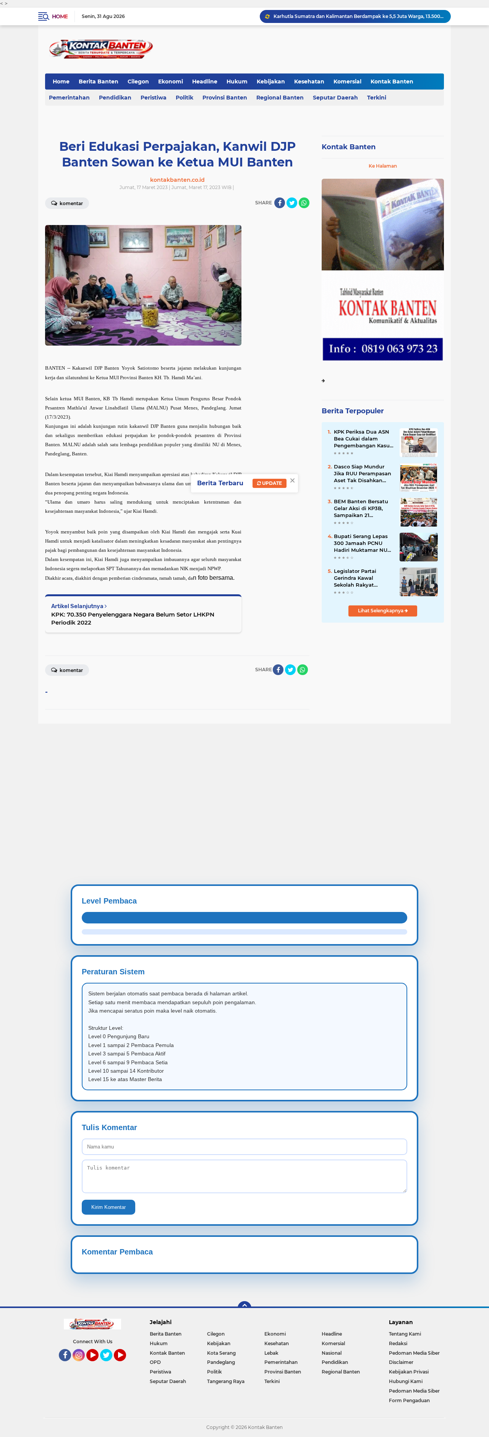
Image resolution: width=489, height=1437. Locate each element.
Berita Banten (98, 81)
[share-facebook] (279, 202)
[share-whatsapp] (304, 202)
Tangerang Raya (225, 1381)
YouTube (97, 1364)
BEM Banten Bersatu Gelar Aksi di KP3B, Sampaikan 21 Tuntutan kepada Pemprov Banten (361, 508)
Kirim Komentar (108, 1207)
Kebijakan (271, 81)
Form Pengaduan (409, 1400)
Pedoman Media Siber (414, 1353)
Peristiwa (154, 97)
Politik (184, 97)
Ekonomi (170, 81)
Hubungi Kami (406, 1381)
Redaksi (398, 1343)
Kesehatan (309, 81)
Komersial (347, 81)
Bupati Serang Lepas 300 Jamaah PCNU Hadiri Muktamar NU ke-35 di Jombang (361, 543)
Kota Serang (221, 1353)
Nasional (332, 1353)
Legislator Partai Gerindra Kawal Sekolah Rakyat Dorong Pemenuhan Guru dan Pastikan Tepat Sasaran (360, 578)
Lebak (271, 1353)
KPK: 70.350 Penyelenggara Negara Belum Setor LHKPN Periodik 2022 (132, 618)
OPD (155, 1362)
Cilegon (138, 81)
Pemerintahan (69, 97)
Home (60, 16)
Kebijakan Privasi (409, 1372)
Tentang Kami (405, 1334)
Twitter (109, 1364)
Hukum (237, 81)
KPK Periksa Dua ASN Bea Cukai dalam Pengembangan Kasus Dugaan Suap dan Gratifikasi (363, 439)
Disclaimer (401, 1362)
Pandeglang (221, 1362)
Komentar (70, 203)
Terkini (376, 97)
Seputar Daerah (335, 97)
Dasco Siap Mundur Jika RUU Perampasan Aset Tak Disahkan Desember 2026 (362, 473)
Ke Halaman (383, 166)
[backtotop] (244, 1308)
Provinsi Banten (224, 97)
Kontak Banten (392, 81)
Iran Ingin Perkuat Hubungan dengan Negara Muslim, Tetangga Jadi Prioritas (359, 16)
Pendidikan (115, 97)
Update (271, 483)
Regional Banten (280, 97)
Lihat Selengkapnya (381, 610)
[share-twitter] (292, 202)
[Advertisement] (229, 777)
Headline (204, 81)
